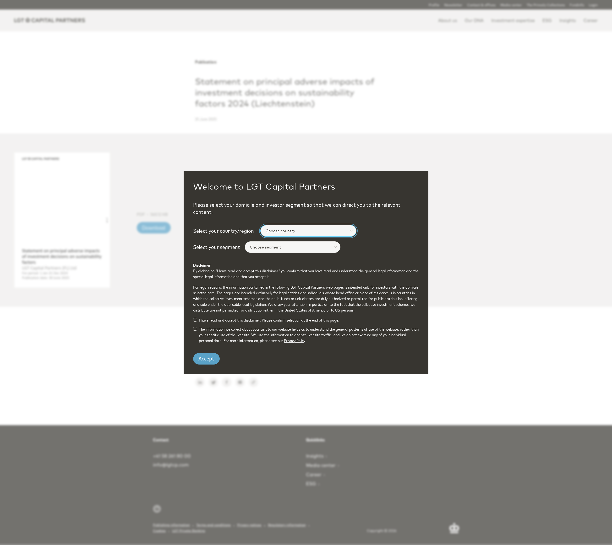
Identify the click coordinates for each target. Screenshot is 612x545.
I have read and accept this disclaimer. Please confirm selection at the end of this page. (269, 320)
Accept (206, 358)
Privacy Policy (294, 340)
